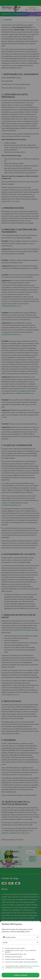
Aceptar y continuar (20, 975)
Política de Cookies (26, 967)
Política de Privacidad (13, 967)
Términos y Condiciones (32, 966)
